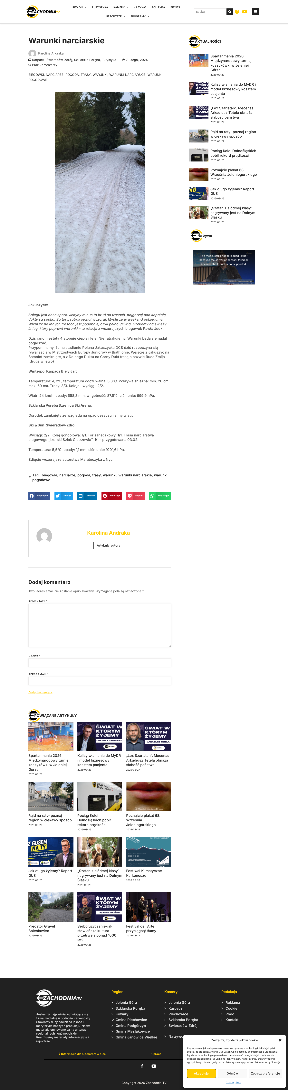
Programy (138, 16)
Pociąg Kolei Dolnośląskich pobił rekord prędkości (94, 820)
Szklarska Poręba (87, 60)
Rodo (238, 1082)
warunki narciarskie (127, 75)
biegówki (36, 75)
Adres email (38, 674)
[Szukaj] (229, 11)
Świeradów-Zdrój (59, 60)
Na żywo (140, 7)
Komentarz (38, 601)
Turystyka (100, 7)
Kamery (119, 7)
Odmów (232, 1073)
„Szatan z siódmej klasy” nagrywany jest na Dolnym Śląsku (99, 875)
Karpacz (38, 60)
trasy (86, 75)
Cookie (230, 1082)
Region (77, 7)
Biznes (175, 7)
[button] (280, 1040)
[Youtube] (245, 12)
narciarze (54, 75)
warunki (100, 75)
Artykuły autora (108, 545)
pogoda (72, 75)
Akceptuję (201, 1073)
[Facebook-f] (142, 1066)
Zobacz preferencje (265, 1073)
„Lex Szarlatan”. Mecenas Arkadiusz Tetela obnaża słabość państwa (147, 760)
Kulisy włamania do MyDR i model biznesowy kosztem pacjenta (99, 760)
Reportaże (114, 16)
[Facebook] (237, 12)
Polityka (158, 7)
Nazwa (34, 655)
